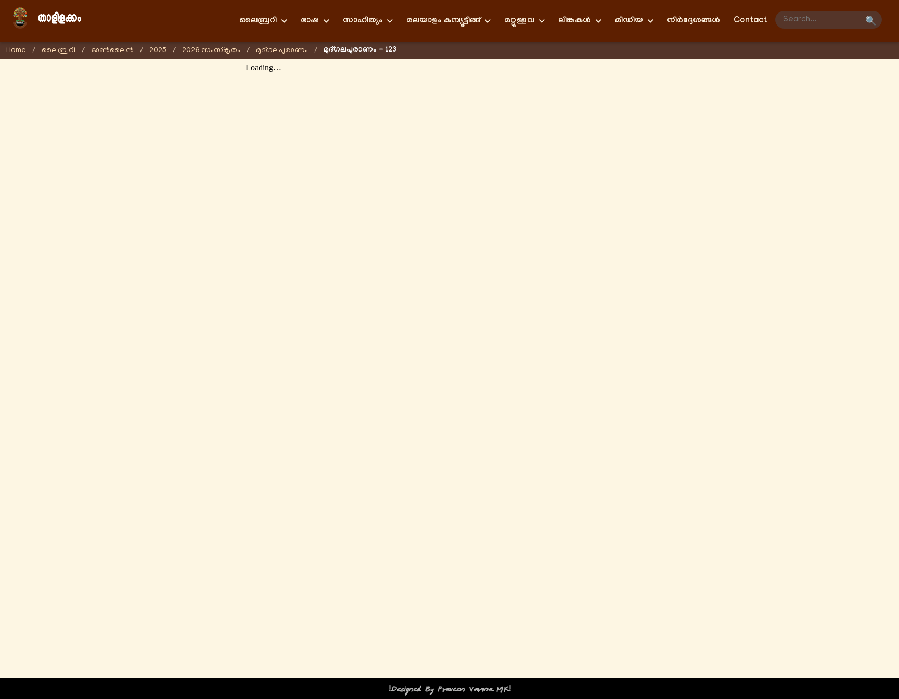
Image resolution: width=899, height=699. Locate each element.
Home (16, 51)
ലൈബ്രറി (58, 51)
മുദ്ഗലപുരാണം (282, 51)
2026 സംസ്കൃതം (211, 51)
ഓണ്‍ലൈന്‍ (112, 51)
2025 (157, 51)
